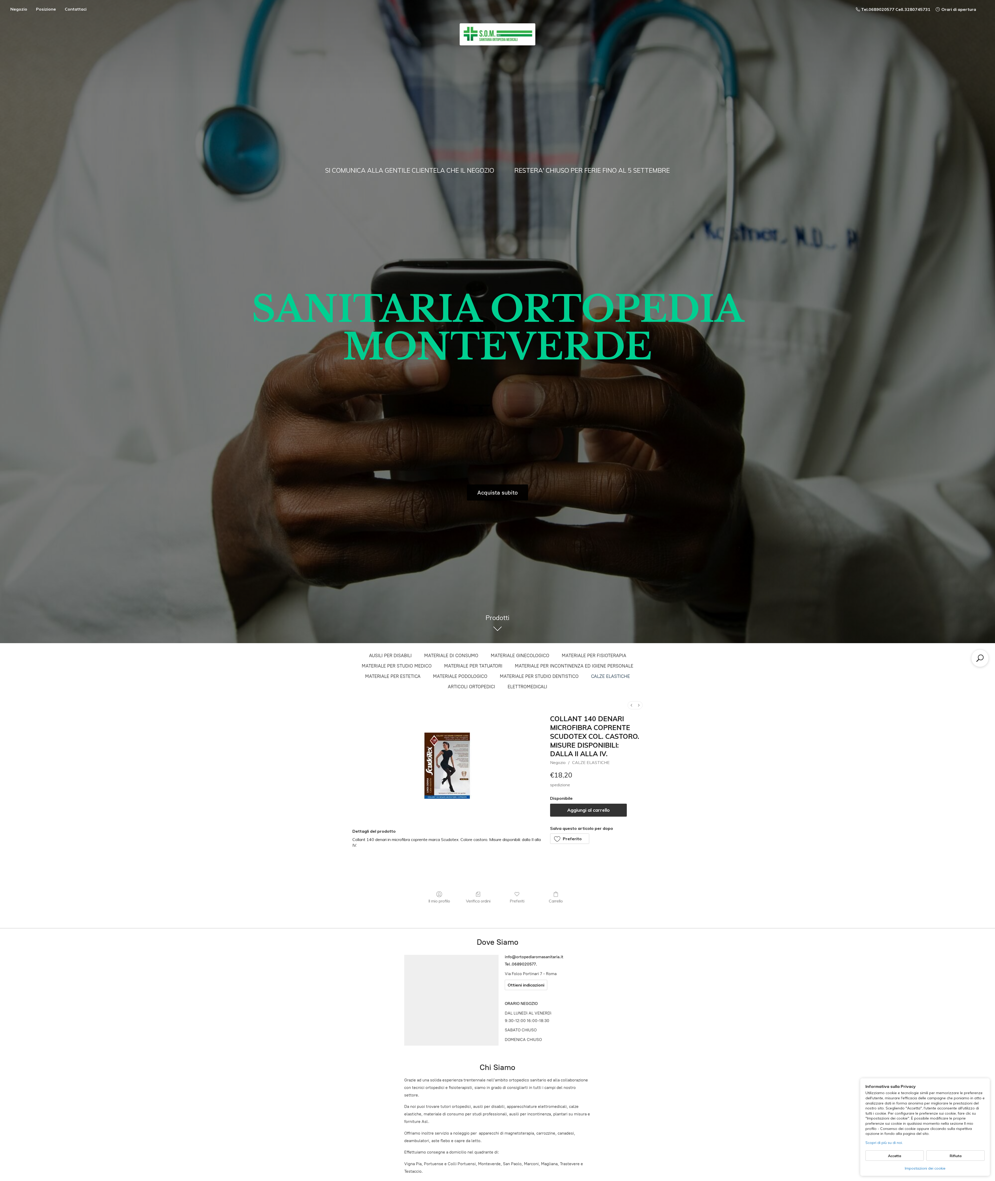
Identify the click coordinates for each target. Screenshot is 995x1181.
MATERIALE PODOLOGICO (460, 676)
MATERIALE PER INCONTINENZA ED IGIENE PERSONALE (574, 666)
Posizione (46, 9)
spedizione (560, 784)
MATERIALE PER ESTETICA (393, 676)
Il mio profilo (439, 901)
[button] (569, 838)
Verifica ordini (478, 901)
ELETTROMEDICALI (527, 687)
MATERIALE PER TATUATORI (473, 666)
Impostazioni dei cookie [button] (925, 1168)
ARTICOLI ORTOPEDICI (471, 687)
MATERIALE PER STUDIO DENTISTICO (539, 676)
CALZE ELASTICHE (610, 676)
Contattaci (76, 9)
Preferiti (517, 901)
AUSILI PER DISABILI (390, 655)
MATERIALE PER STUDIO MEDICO (397, 666)
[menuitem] (631, 705)
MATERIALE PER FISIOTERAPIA (594, 655)
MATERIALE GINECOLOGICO (520, 655)
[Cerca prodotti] (980, 658)
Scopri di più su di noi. (884, 1142)
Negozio (18, 9)
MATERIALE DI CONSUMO (451, 655)
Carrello (556, 901)
